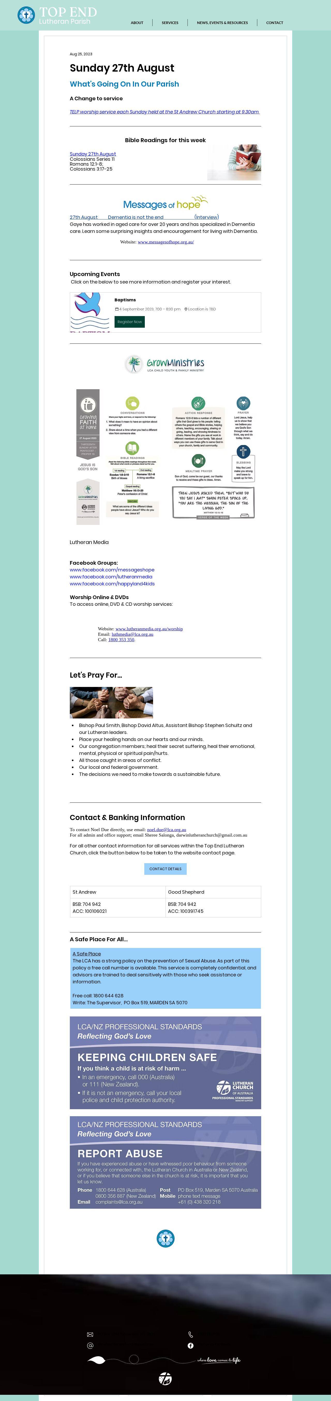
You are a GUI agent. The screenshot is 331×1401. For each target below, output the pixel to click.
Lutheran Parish (65, 21)
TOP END (68, 12)
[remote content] (165, 242)
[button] (165, 312)
